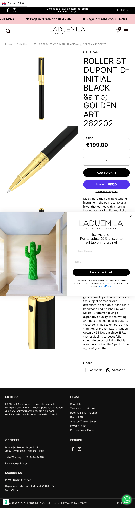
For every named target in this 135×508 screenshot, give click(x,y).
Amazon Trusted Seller (83, 421)
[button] (7, 30)
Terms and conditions (82, 408)
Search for (76, 403)
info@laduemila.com (16, 463)
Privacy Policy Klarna (82, 429)
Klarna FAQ (76, 416)
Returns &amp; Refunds (83, 412)
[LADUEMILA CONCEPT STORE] (67, 30)
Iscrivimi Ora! (101, 272)
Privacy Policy (78, 425)
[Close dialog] (131, 216)
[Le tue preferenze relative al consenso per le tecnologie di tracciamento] (6, 502)
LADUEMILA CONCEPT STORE (45, 502)
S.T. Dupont (91, 52)
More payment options (107, 191)
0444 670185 (37, 457)
